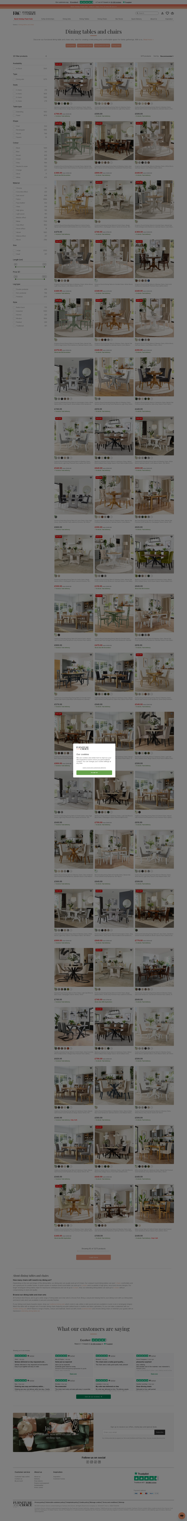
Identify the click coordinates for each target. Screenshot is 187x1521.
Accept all (94, 772)
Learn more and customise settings (94, 768)
